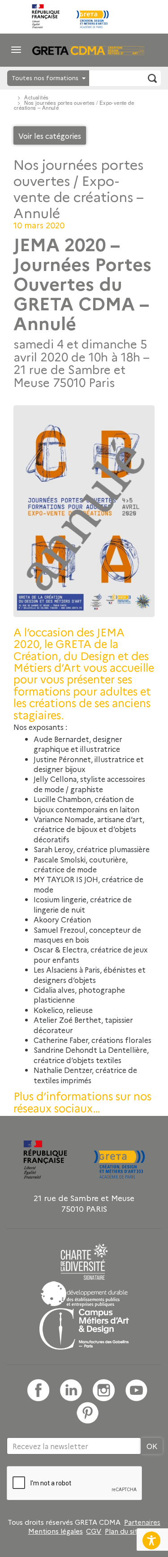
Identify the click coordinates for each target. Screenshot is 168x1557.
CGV (93, 1531)
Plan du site (123, 1531)
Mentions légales (55, 1531)
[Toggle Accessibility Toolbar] (151, 1540)
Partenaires (142, 1522)
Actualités (36, 97)
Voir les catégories (49, 136)
